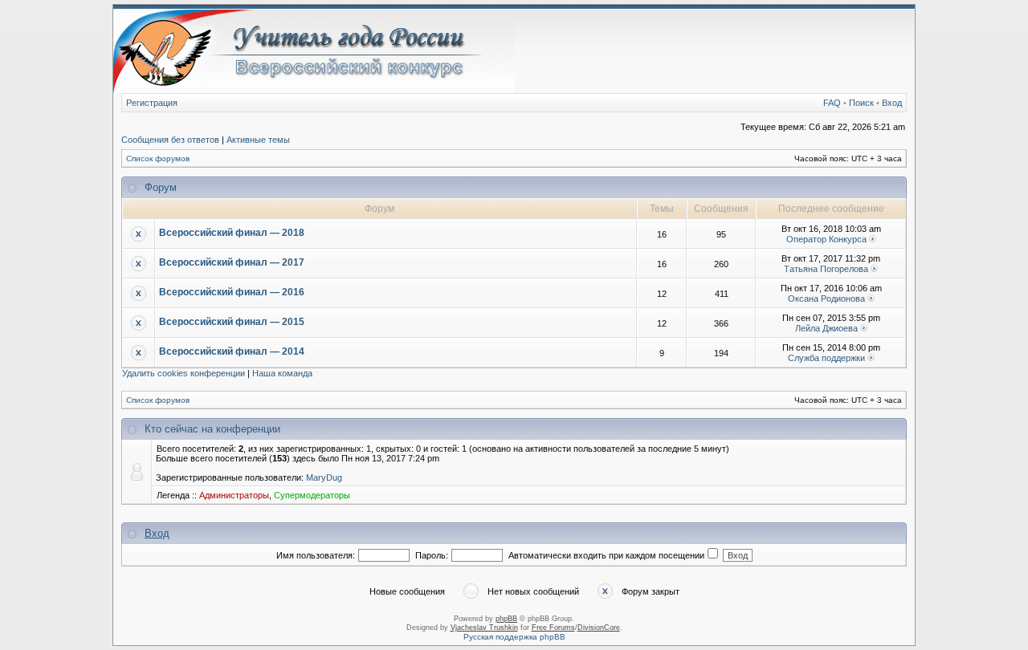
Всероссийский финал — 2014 (231, 351)
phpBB (506, 619)
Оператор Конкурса (826, 239)
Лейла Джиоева (826, 328)
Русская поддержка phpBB (514, 636)
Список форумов (158, 158)
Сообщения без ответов (170, 139)
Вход (892, 103)
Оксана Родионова (826, 298)
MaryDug (324, 477)
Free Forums (553, 628)
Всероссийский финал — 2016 (231, 292)
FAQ (832, 103)
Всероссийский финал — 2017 (231, 262)
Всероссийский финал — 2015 (231, 321)
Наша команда (282, 373)
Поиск (861, 103)
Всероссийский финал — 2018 (231, 232)
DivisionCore (598, 628)
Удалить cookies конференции (183, 373)
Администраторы (234, 495)
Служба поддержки (826, 358)
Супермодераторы (312, 495)
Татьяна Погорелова (826, 269)
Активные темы (258, 139)
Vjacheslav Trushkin (484, 628)
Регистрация (151, 103)
